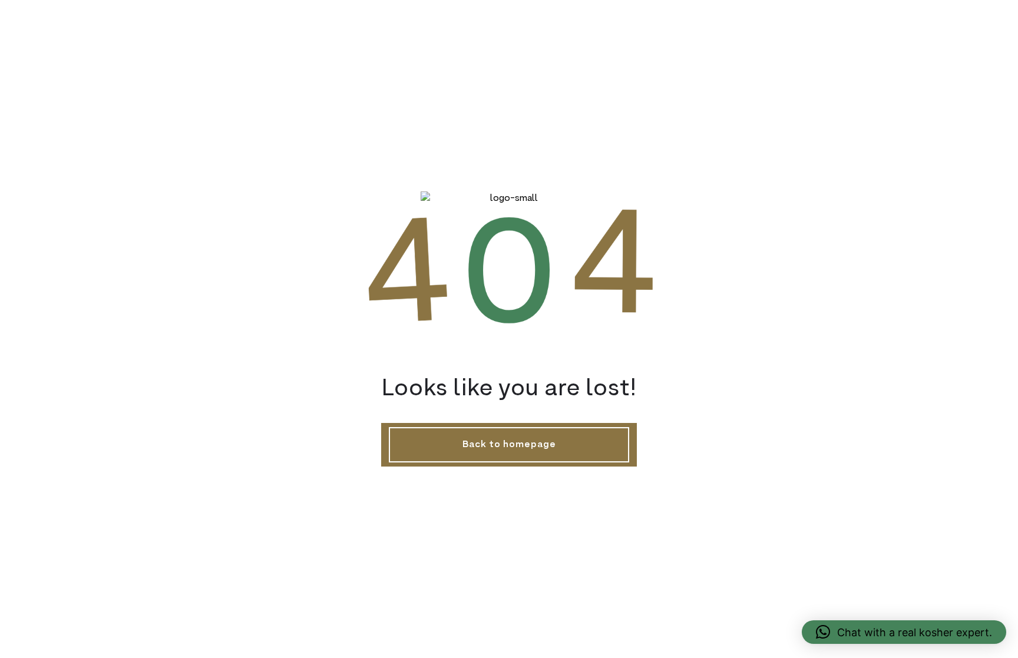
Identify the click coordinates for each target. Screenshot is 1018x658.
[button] (904, 632)
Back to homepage (509, 444)
